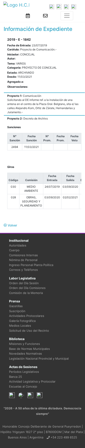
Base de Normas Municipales (29, 349)
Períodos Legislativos (24, 371)
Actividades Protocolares (26, 316)
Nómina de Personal (23, 260)
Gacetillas (16, 306)
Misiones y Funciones (24, 344)
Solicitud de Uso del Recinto (29, 330)
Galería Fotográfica (22, 321)
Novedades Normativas (25, 353)
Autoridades (17, 245)
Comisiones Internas (23, 255)
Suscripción (17, 311)
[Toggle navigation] (67, 15)
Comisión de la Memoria (26, 293)
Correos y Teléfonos (23, 269)
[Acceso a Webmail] (45, 15)
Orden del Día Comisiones (27, 288)
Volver (12, 225)
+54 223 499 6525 (63, 437)
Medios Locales (20, 325)
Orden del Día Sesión (24, 283)
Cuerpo (14, 250)
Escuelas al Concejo (23, 386)
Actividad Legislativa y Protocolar (32, 381)
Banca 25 (15, 376)
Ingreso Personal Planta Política (31, 265)
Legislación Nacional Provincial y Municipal (39, 358)
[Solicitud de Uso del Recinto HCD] (28, 15)
